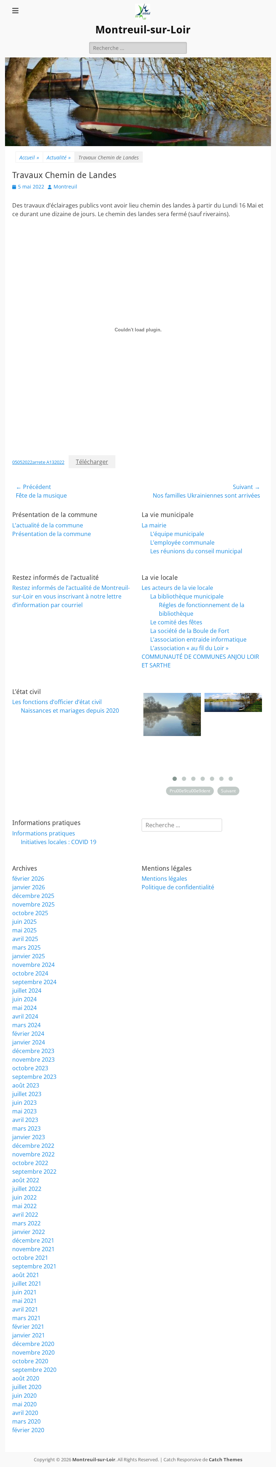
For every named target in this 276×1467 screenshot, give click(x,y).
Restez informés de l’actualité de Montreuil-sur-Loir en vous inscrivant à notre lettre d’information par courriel (71, 596)
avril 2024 (25, 1016)
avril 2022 (25, 1215)
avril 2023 (25, 1120)
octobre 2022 (30, 1163)
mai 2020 (24, 1404)
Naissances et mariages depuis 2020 (70, 710)
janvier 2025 (28, 956)
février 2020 (28, 1430)
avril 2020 (25, 1413)
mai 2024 (24, 1008)
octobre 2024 (30, 973)
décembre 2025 (33, 896)
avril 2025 (25, 939)
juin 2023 (24, 1103)
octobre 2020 (30, 1361)
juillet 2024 (26, 991)
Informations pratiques (43, 833)
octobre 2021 (30, 1258)
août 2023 (25, 1085)
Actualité (59, 157)
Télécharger (92, 462)
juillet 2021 (26, 1283)
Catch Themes (225, 1459)
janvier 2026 (28, 887)
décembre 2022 (33, 1146)
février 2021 (28, 1327)
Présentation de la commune (51, 534)
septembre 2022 (34, 1171)
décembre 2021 (33, 1240)
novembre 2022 (33, 1154)
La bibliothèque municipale (187, 596)
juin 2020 (24, 1396)
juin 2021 (24, 1292)
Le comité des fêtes (176, 622)
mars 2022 (26, 1223)
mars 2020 (26, 1421)
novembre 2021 (33, 1249)
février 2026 (28, 878)
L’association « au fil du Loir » (189, 648)
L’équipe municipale (177, 534)
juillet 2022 (26, 1189)
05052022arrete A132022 (38, 462)
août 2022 (25, 1180)
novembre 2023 (33, 1059)
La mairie (154, 525)
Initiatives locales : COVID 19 (58, 842)
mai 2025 (24, 930)
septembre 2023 (34, 1077)
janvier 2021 (28, 1335)
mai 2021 (24, 1301)
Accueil (29, 157)
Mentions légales (164, 878)
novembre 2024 (33, 965)
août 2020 (25, 1378)
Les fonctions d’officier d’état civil (57, 702)
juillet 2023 (26, 1094)
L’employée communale (182, 542)
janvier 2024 (28, 1042)
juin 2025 (24, 922)
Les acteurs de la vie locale (177, 588)
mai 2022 (24, 1206)
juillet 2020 (26, 1387)
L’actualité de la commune (47, 525)
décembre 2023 (33, 1051)
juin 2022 (24, 1197)
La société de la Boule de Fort (189, 631)
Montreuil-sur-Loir (142, 29)
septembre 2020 (34, 1370)
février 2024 (28, 1034)
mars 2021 (26, 1318)
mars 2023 (26, 1128)
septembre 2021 (34, 1266)
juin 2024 (24, 999)
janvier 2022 (28, 1232)
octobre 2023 (30, 1068)
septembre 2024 (34, 982)
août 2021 (25, 1275)
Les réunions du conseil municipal (196, 551)
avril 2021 (25, 1309)
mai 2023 (24, 1111)
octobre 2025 (30, 913)
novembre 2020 (33, 1352)
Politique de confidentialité (178, 887)
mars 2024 (26, 1025)
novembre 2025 (33, 904)
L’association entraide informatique (198, 639)
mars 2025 (26, 947)
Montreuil (65, 186)
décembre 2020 (33, 1344)
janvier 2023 (28, 1137)
